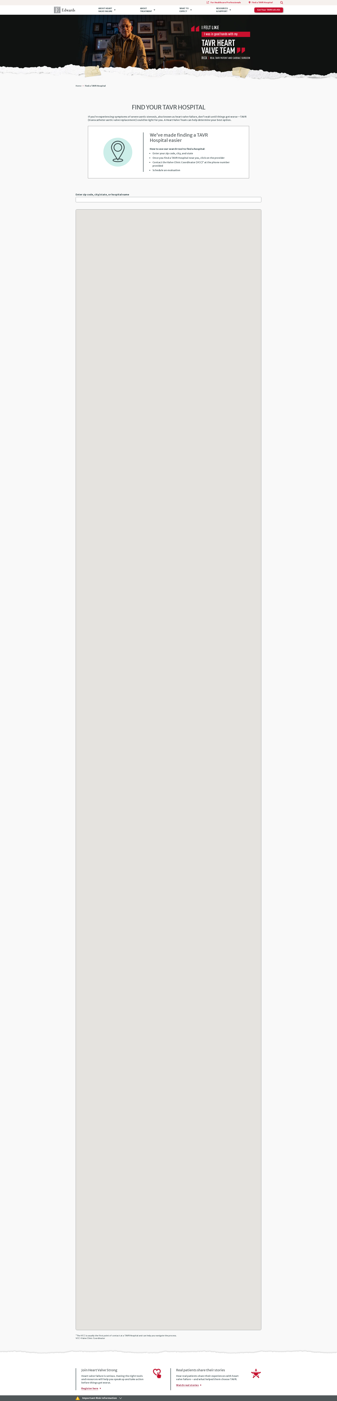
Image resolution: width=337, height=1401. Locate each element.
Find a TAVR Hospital (262, 2)
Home (78, 86)
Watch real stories (187, 1385)
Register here (89, 1388)
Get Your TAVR (268, 10)
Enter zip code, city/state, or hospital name (102, 194)
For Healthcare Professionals (225, 2)
